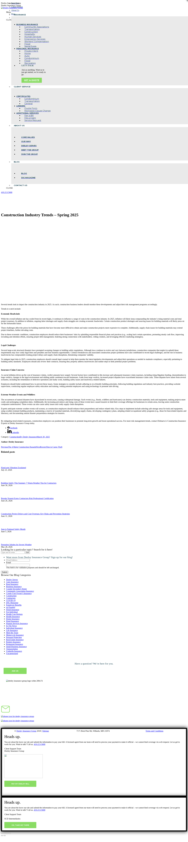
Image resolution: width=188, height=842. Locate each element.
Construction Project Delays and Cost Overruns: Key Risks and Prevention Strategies (35, 514)
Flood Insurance (12, 610)
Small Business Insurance (16, 646)
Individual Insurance (14, 628)
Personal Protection (14, 637)
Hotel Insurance (12, 621)
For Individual (12, 612)
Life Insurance (12, 630)
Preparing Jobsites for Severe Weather (16, 545)
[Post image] (8, 465)
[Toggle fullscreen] (7, 833)
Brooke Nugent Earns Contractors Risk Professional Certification (27, 498)
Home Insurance (12, 619)
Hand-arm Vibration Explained (13, 468)
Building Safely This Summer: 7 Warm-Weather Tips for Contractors (28, 483)
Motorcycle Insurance (15, 635)
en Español (10, 607)
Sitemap (45, 731)
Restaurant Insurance (14, 644)
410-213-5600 (39, 744)
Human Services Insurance (17, 623)
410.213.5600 (6, 192)
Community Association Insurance (20, 591)
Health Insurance (13, 616)
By (28, 437)
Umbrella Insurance (14, 651)
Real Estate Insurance (15, 640)
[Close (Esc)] (2, 833)
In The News (11, 626)
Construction (14, 437)
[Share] (5, 833)
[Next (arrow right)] (5, 835)
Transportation (12, 649)
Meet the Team (12, 633)
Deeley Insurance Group (26, 731)
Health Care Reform (14, 614)
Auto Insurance (12, 582)
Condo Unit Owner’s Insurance (19, 593)
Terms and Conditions (154, 731)
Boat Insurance (12, 584)
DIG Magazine (12, 603)
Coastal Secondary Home (16, 589)
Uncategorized (12, 653)
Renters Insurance (13, 642)
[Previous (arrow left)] (2, 835)
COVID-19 (10, 600)
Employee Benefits (13, 605)
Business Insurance (14, 586)
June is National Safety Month (13, 529)
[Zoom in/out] (10, 833)
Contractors (10, 598)
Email (8, 562)
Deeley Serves (12, 580)
